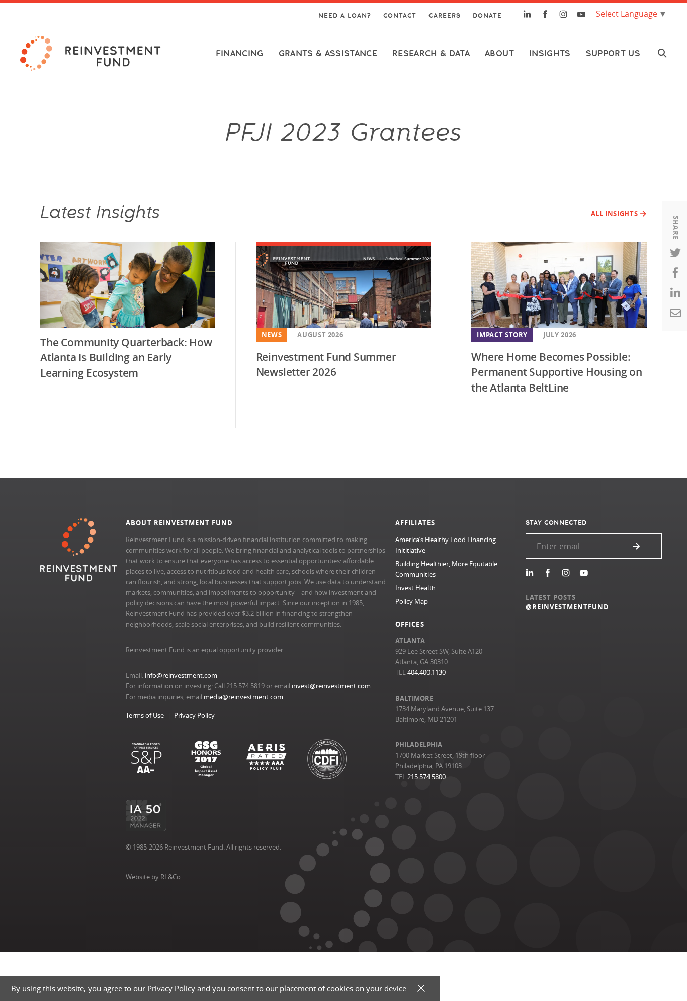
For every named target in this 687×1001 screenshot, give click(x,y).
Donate (487, 15)
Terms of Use (145, 715)
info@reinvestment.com (181, 675)
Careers (444, 15)
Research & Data (431, 53)
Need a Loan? (344, 15)
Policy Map (411, 601)
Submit (637, 546)
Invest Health (415, 587)
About (499, 53)
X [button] (421, 988)
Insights (550, 53)
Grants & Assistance (328, 53)
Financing (240, 53)
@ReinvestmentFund (568, 606)
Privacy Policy (194, 715)
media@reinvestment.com (243, 696)
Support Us (613, 53)
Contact (399, 15)
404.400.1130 (426, 672)
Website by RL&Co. (154, 876)
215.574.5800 (426, 776)
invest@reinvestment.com (331, 685)
